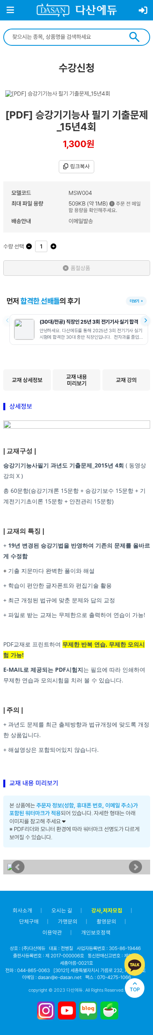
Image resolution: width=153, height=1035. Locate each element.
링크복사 (80, 166)
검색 (134, 37)
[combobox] (65, 36)
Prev (17, 867)
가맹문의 (68, 921)
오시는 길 (61, 910)
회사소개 (22, 910)
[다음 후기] (145, 320)
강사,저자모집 (106, 910)
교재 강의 (126, 380)
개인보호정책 (96, 932)
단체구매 (29, 921)
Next (135, 867)
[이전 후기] (8, 320)
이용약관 (52, 932)
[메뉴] (10, 10)
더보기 (134, 301)
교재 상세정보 (27, 380)
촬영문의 (106, 921)
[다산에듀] (77, 10)
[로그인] (143, 10)
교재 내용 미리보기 (76, 380)
